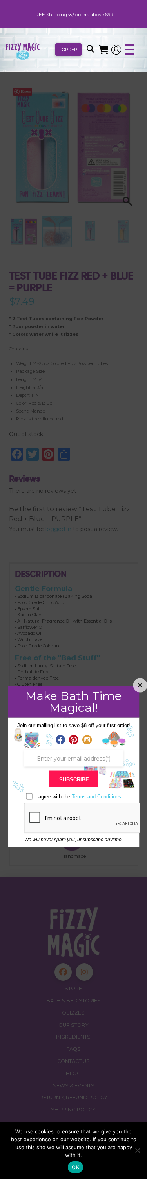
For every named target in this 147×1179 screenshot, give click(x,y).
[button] (90, 49)
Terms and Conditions (96, 797)
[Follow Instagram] (87, 740)
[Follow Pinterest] (74, 740)
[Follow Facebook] (60, 740)
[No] (137, 1150)
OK (75, 1167)
